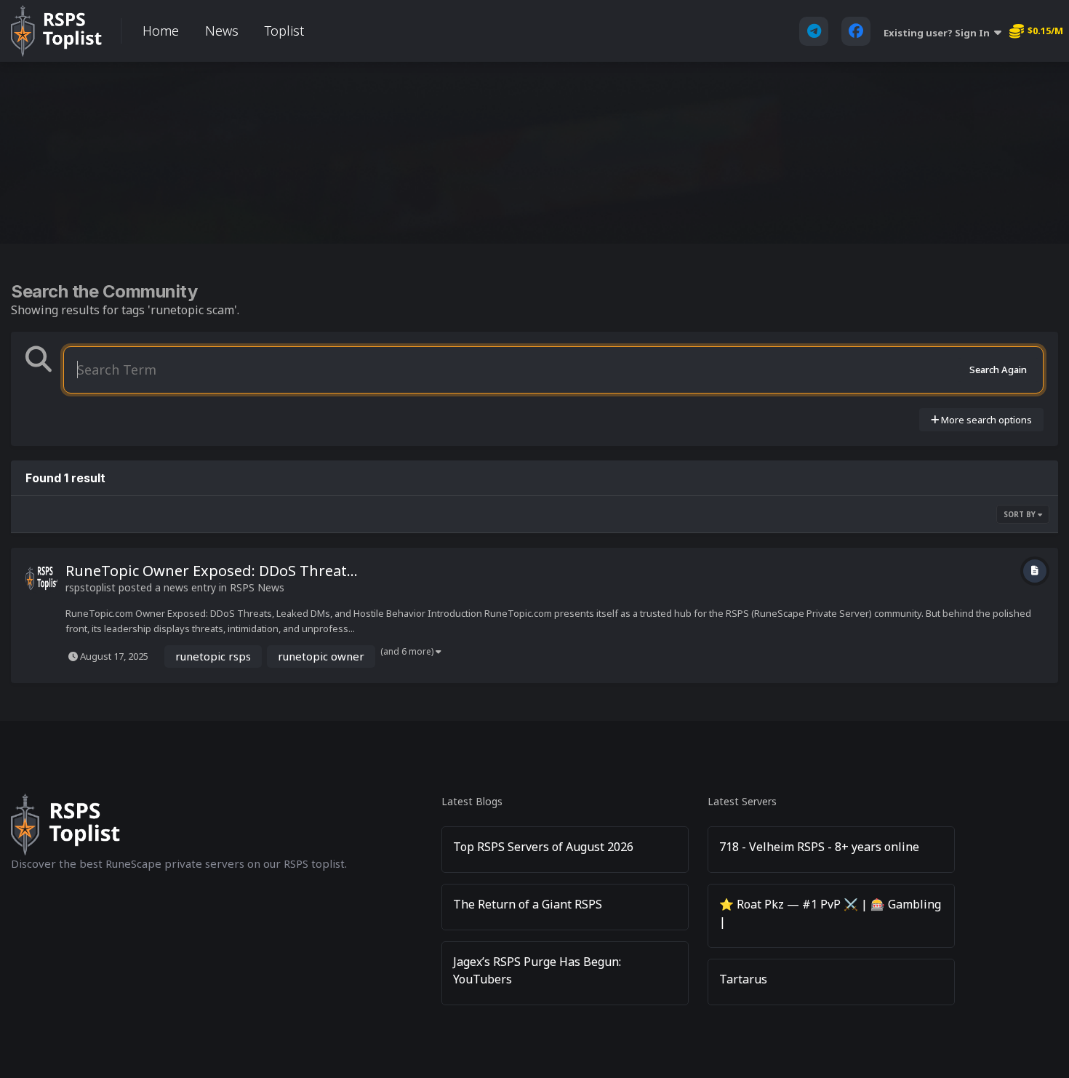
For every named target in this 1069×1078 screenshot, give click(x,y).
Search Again (998, 369)
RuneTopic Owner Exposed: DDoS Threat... (211, 570)
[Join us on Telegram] (813, 31)
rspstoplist (90, 587)
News (222, 30)
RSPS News (257, 587)
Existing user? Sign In (939, 32)
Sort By (1021, 514)
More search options (985, 419)
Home (161, 30)
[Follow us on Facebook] (855, 31)
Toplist (284, 30)
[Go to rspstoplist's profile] (41, 578)
